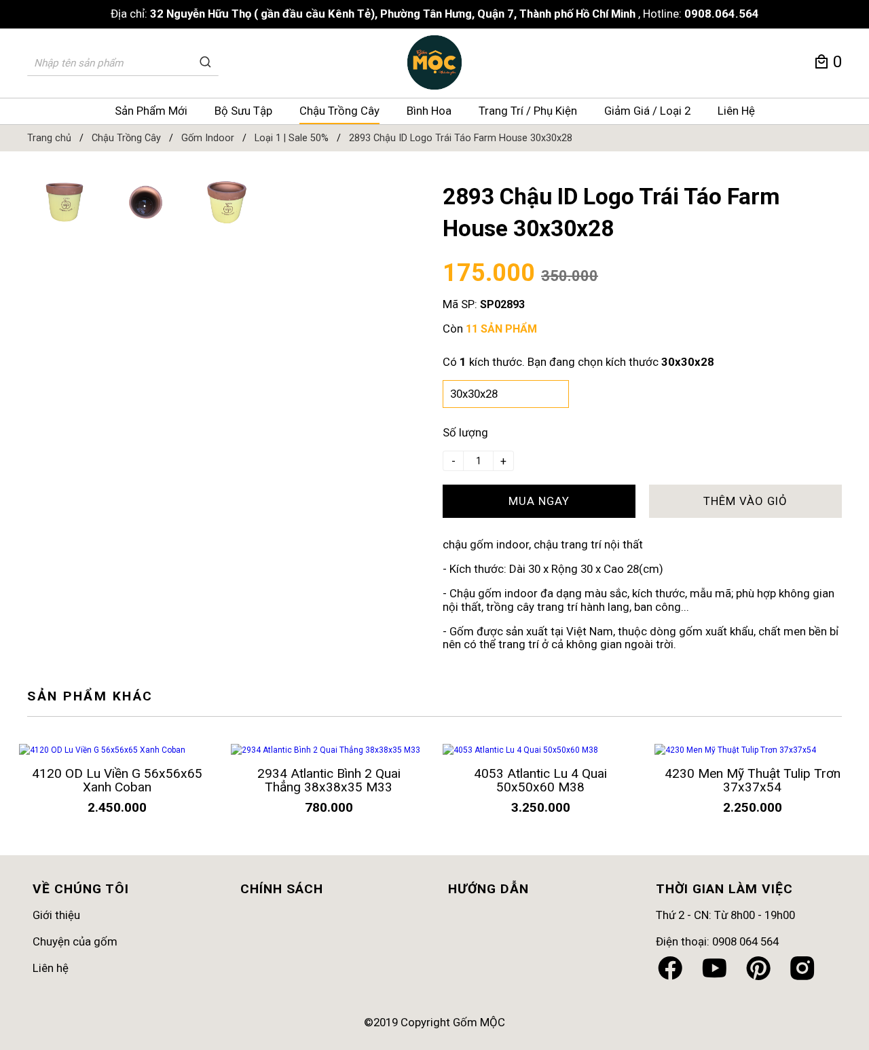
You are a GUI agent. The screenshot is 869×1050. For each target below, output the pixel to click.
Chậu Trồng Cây (339, 110)
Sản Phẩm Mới (151, 110)
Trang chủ (49, 138)
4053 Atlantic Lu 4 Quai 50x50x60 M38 (540, 780)
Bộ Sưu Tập (243, 110)
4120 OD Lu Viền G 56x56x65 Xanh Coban (117, 780)
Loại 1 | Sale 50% (292, 138)
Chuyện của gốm (75, 941)
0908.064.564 (721, 13)
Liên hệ (51, 968)
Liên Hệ (736, 110)
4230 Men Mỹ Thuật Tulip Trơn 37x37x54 (752, 780)
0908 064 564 (745, 941)
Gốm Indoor (207, 138)
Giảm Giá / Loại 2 (647, 110)
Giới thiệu (56, 915)
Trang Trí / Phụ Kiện (528, 110)
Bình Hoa (429, 110)
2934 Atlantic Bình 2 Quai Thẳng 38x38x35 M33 (329, 780)
